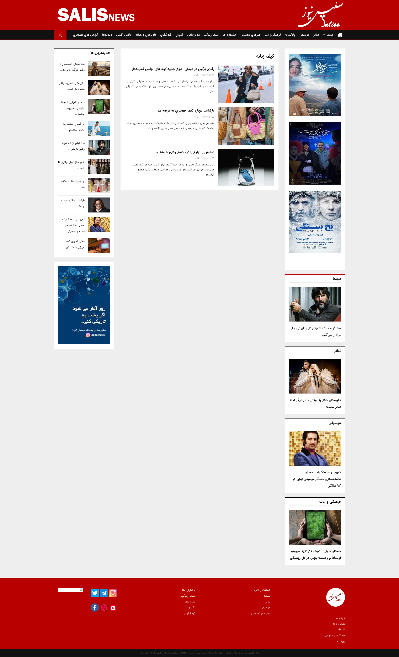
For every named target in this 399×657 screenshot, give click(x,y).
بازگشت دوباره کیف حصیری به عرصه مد (186, 110)
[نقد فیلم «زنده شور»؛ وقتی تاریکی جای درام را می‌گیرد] (315, 304)
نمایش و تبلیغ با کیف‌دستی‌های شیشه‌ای (185, 152)
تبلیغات (340, 629)
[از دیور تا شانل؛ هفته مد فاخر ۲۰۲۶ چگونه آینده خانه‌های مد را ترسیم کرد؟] (99, 185)
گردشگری (165, 34)
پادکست (290, 34)
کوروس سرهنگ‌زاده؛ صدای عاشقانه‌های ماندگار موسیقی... (73, 225)
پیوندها (340, 641)
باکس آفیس (123, 34)
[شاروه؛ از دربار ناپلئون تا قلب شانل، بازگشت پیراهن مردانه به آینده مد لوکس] (99, 166)
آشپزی (179, 34)
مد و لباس (193, 34)
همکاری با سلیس (335, 635)
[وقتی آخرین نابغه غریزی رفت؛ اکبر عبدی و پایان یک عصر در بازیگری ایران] (99, 245)
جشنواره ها (229, 34)
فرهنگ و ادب (273, 34)
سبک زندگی (211, 34)
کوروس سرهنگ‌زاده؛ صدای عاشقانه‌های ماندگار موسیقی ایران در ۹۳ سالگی (317, 479)
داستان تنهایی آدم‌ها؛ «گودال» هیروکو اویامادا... (73, 108)
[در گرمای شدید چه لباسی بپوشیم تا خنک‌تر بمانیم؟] (99, 128)
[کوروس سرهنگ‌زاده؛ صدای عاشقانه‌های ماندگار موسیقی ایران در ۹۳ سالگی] (315, 448)
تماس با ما (339, 623)
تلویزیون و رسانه (145, 34)
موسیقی (304, 34)
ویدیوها (107, 34)
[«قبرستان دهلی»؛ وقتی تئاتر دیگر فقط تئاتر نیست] (315, 376)
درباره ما (340, 618)
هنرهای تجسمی (251, 34)
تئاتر (316, 34)
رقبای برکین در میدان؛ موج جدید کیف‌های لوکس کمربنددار (173, 69)
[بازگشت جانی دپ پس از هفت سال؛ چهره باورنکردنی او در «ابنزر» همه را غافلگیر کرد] (99, 204)
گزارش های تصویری (85, 34)
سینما (329, 34)
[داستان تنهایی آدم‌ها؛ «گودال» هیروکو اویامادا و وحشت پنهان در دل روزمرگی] (315, 527)
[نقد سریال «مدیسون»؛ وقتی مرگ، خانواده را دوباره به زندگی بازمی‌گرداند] (99, 68)
